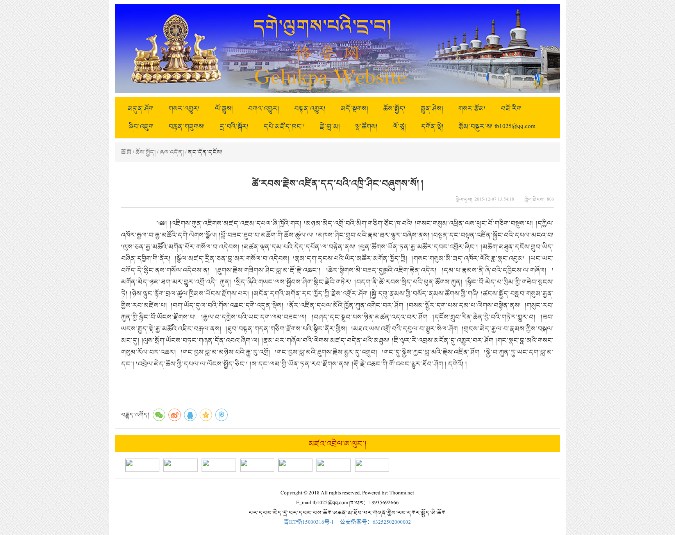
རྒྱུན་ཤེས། (432, 108)
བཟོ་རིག (511, 108)
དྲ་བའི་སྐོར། (234, 126)
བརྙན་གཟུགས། (186, 126)
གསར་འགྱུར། (184, 108)
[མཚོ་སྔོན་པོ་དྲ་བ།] (142, 464)
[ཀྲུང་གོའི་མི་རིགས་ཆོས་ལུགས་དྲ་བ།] (219, 464)
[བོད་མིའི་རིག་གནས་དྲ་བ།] (180, 464)
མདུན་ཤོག (141, 108)
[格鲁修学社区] (295, 464)
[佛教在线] (333, 464)
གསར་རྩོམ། (472, 108)
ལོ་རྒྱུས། (224, 108)
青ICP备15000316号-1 (309, 522)
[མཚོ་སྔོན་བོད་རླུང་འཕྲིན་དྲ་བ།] (372, 464)
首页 (126, 152)
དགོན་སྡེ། (432, 126)
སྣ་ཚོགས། (366, 126)
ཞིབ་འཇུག (141, 126)
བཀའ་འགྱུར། (263, 108)
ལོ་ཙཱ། (399, 126)
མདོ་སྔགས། (354, 108)
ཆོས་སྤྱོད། (394, 108)
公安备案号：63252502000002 (375, 522)
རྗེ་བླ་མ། (330, 126)
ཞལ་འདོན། (172, 152)
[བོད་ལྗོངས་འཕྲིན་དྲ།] (257, 464)
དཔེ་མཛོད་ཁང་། (284, 126)
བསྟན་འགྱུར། (310, 108)
